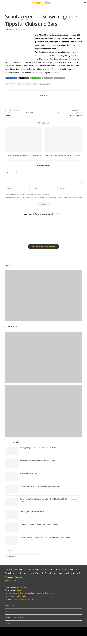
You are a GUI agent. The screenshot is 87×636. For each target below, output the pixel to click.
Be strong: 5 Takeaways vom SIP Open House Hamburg (63, 155)
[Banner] (43, 411)
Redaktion (10, 29)
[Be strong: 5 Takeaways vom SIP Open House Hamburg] (63, 139)
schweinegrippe (44, 84)
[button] (9, 78)
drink (19, 84)
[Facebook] (36, 631)
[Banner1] (43, 295)
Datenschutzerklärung (14, 617)
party (35, 84)
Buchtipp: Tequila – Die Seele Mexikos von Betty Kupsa (24, 155)
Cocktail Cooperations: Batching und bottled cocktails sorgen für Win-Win (46, 537)
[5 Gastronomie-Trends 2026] (11, 476)
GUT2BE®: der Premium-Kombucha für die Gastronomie (39, 524)
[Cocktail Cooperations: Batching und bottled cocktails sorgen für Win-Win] (11, 540)
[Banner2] (43, 357)
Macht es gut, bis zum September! (32, 512)
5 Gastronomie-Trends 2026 (29, 473)
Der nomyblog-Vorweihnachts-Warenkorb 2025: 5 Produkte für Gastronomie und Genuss (48, 500)
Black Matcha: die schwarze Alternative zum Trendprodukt (40, 486)
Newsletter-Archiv (12, 605)
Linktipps (8, 611)
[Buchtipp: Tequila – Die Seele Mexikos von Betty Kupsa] (23, 139)
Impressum (9, 623)
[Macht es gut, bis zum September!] (11, 515)
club (13, 84)
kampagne (27, 84)
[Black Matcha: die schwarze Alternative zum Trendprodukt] (11, 489)
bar (7, 84)
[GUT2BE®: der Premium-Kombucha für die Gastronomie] (11, 527)
